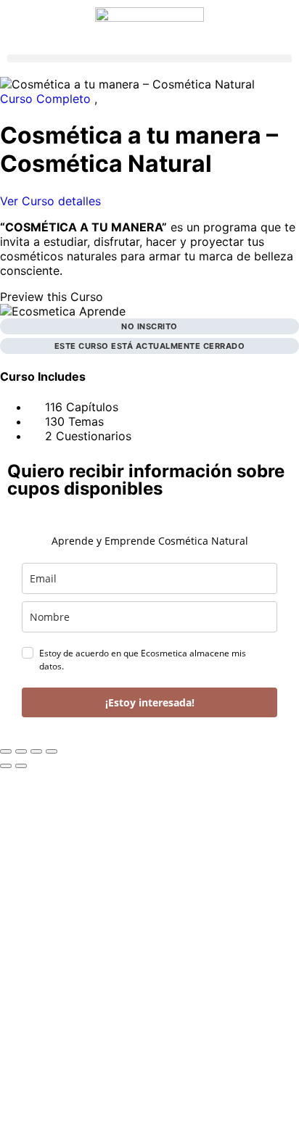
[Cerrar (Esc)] (51, 751)
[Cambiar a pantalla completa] (21, 751)
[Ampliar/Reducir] (6, 751)
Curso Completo (47, 98)
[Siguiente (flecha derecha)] (21, 766)
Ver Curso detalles (52, 201)
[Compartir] (36, 751)
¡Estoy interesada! (149, 702)
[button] (149, 58)
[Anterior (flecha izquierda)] (6, 766)
